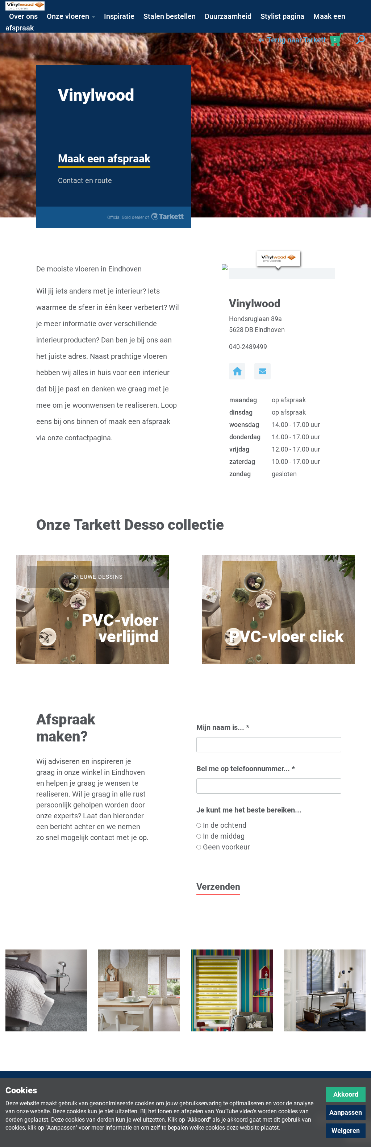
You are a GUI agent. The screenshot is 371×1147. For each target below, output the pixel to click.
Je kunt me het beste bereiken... (248, 810)
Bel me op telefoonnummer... (245, 768)
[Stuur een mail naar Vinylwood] (262, 371)
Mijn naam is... (222, 727)
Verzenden (218, 886)
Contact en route (85, 180)
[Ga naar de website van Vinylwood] (237, 371)
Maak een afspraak (104, 158)
